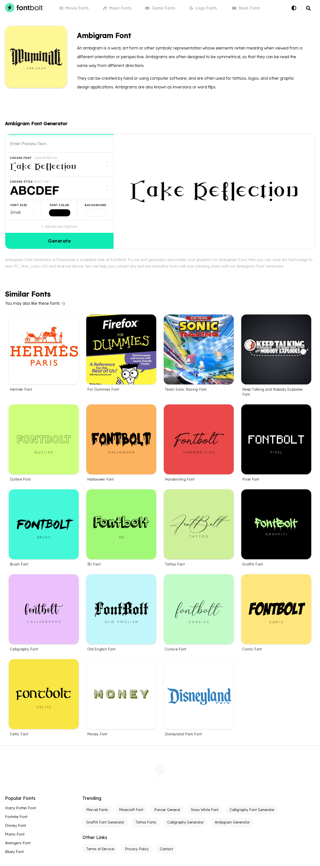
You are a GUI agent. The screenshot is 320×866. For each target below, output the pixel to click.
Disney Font (15, 825)
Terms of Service (100, 849)
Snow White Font (204, 810)
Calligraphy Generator (185, 822)
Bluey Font (14, 851)
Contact (166, 849)
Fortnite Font (16, 816)
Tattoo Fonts (145, 822)
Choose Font (21, 158)
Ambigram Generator (232, 822)
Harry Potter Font (20, 808)
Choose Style (21, 181)
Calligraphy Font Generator (252, 810)
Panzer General (167, 810)
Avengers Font (17, 843)
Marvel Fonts (97, 810)
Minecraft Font (131, 810)
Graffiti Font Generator (105, 822)
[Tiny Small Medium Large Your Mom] (23, 210)
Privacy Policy (137, 849)
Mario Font (14, 834)
